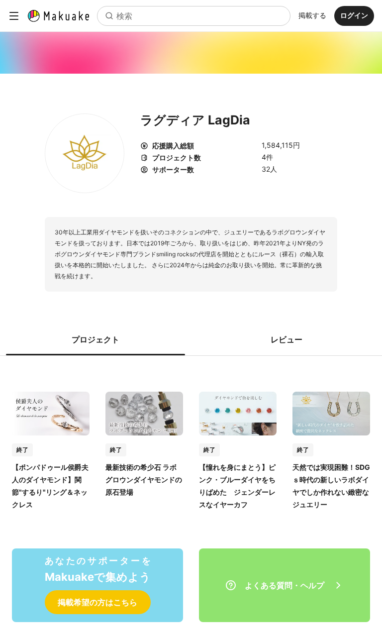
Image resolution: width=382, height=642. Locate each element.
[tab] (95, 339)
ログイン (354, 15)
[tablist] (191, 339)
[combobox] (193, 16)
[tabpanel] (191, 440)
